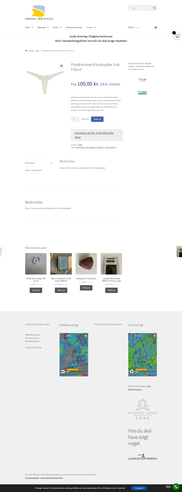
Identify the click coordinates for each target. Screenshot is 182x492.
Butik (27, 27)
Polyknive (100, 147)
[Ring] (176, 486)
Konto (55, 27)
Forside (31, 51)
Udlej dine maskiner (74, 27)
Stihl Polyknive (110, 147)
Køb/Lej (97, 119)
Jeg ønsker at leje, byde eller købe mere (94, 135)
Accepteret (139, 488)
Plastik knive (80, 147)
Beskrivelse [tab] (30, 163)
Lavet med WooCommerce (52, 478)
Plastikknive (90, 147)
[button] (62, 66)
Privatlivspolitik (32, 478)
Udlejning (41, 27)
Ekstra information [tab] (33, 170)
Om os (89, 27)
